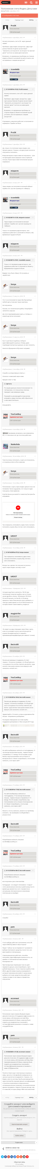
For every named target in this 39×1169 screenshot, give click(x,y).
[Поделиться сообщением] (35, 37)
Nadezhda (15, 444)
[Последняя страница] (36, 20)
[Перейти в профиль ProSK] (5, 27)
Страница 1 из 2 (19, 20)
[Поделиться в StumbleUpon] (21, 1156)
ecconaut (15, 998)
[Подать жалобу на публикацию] (24, 37)
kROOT (14, 536)
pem (13, 927)
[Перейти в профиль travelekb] (5, 71)
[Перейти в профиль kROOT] (5, 538)
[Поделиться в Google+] (8, 1156)
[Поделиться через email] (24, 1156)
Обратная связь (19, 1162)
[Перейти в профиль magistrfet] (5, 615)
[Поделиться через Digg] (11, 1156)
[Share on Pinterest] (27, 1156)
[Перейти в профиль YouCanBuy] (5, 416)
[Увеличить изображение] (18, 725)
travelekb (15, 69)
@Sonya (5, 433)
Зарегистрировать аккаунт (20, 1124)
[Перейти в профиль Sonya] (5, 286)
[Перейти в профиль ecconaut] (5, 1000)
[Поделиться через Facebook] (5, 1156)
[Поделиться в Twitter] (2, 1156)
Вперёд (31, 20)
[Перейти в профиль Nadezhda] (5, 446)
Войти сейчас (20, 1135)
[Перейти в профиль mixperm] (5, 172)
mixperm (15, 171)
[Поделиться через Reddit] (17, 1156)
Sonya (13, 284)
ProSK (7, 11)
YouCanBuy (16, 414)
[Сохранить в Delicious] (14, 1156)
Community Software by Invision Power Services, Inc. (19, 1166)
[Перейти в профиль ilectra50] (5, 646)
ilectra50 (14, 644)
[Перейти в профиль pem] (5, 928)
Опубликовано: (12, 37)
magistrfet (16, 613)
